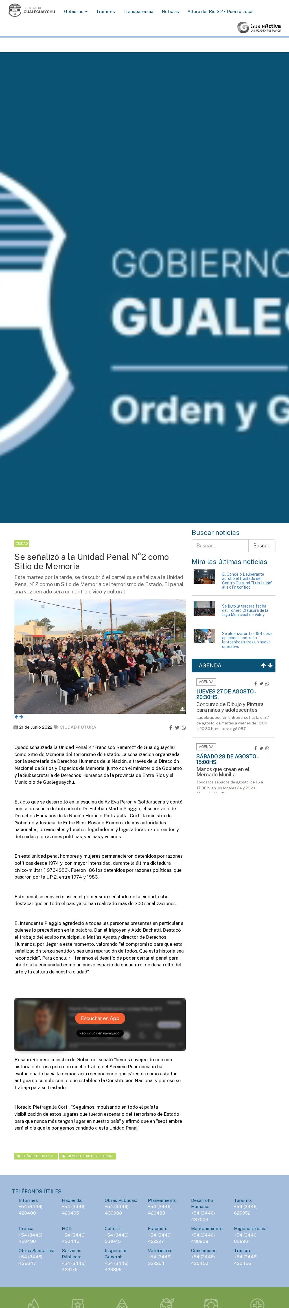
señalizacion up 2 (38, 1156)
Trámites (105, 11)
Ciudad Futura (78, 727)
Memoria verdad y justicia (89, 1156)
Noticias (170, 11)
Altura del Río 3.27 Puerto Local (220, 11)
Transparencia (138, 11)
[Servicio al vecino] (259, 27)
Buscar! (262, 546)
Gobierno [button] (74, 11)
